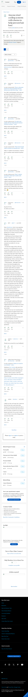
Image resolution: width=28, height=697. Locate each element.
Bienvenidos (14, 586)
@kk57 (13, 223)
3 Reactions (6, 107)
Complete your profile (14, 565)
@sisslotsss (9, 227)
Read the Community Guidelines (11, 517)
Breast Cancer (6, 11)
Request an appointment (14, 499)
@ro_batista (12, 367)
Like (4, 36)
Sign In (24, 2)
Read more (14, 544)
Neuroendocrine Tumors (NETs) (10, 466)
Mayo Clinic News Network (7, 648)
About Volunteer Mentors (6, 610)
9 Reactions (6, 331)
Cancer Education (7, 483)
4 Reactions (6, 422)
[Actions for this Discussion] (24, 35)
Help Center (4, 618)
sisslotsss (15, 27)
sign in (10, 435)
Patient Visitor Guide (5, 638)
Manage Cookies (17, 687)
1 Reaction (6, 160)
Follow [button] (22, 450)
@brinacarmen (8, 67)
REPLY (5, 76)
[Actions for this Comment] (23, 72)
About (3, 602)
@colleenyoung (11, 360)
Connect (7, 2)
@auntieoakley (11, 60)
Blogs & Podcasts (22, 6)
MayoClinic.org (4, 678)
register (16, 435)
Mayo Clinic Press (5, 636)
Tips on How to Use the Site (14, 553)
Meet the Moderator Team (7, 608)
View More (14, 430)
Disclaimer (4, 616)
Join (19, 2)
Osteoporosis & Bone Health (10, 455)
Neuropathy (6, 449)
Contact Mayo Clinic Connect (7, 621)
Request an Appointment (14, 656)
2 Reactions (6, 349)
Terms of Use (4, 687)
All (24, 446)
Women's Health (7, 460)
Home (3, 6)
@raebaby (15, 399)
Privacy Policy (11, 687)
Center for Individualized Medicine (8, 633)
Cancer (5, 471)
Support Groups (11, 6)
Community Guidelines (6, 613)
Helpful (7, 36)
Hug (11, 36)
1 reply (5, 78)
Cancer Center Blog (5, 631)
